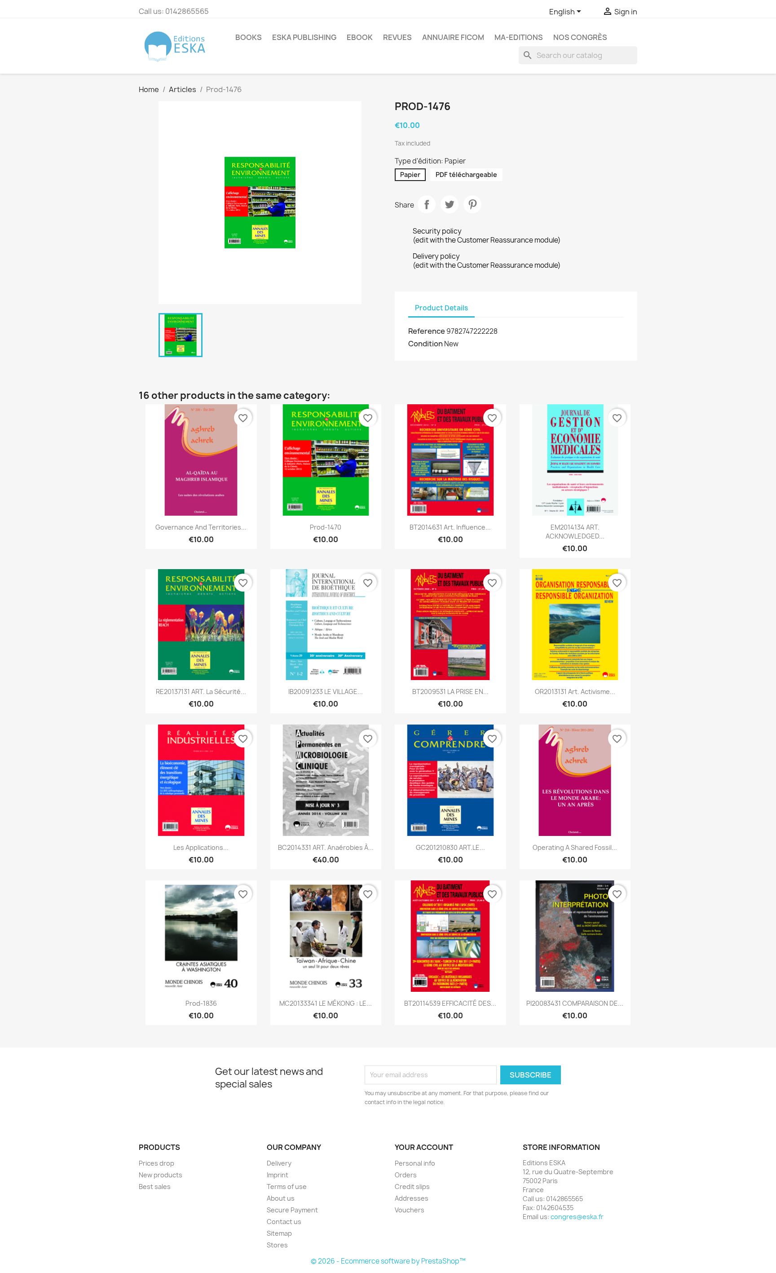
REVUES (397, 37)
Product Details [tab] (441, 308)
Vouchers (409, 1210)
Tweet (450, 204)
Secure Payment (292, 1210)
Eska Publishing (304, 37)
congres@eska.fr (577, 1216)
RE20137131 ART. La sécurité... (201, 691)
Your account (424, 1147)
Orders (406, 1175)
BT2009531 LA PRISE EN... (450, 691)
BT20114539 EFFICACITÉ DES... (450, 1003)
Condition (425, 343)
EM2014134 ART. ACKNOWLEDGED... (575, 531)
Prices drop (156, 1163)
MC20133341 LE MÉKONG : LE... (325, 1003)
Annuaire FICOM (453, 37)
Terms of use (287, 1186)
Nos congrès (580, 37)
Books (248, 37)
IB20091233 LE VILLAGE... (325, 691)
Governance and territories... (201, 527)
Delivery (279, 1163)
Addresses (411, 1198)
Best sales (155, 1186)
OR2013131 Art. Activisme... (575, 691)
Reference (426, 331)
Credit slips (412, 1186)
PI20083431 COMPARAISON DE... (574, 1003)
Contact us (284, 1221)
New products (160, 1175)
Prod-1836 (201, 1003)
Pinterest (472, 204)
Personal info (415, 1163)
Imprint (277, 1175)
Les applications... (201, 847)
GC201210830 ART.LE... (450, 847)
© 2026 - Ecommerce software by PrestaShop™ (388, 1261)
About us (281, 1198)
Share (427, 204)
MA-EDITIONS (518, 37)
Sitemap (279, 1233)
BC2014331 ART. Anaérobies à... (326, 847)
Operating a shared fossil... (575, 847)
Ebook (360, 37)
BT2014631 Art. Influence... (450, 527)
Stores (277, 1245)
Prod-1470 (325, 527)
